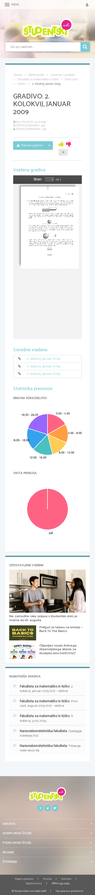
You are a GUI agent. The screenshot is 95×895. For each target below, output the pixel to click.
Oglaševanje (34, 883)
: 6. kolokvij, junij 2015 (47, 718)
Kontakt (66, 878)
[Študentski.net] (47, 27)
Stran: (38, 179)
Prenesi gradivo (32, 145)
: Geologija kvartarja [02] (51, 733)
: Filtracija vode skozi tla (50, 748)
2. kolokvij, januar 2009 (43, 359)
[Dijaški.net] (47, 795)
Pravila (47, 878)
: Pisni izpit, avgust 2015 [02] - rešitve (49, 703)
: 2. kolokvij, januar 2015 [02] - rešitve (47, 689)
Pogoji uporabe (24, 878)
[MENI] (7, 4)
